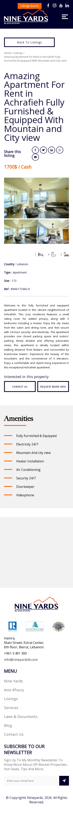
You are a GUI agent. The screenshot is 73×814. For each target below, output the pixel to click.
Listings (18, 53)
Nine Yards (13, 681)
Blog (8, 725)
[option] (36, 198)
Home (7, 53)
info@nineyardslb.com (21, 659)
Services (11, 707)
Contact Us (14, 734)
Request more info (53, 386)
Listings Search (29, 5)
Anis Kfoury (14, 689)
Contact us (19, 386)
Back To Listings (29, 42)
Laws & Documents (21, 716)
